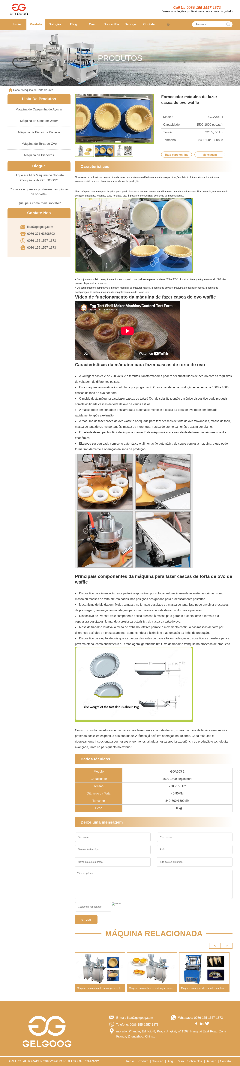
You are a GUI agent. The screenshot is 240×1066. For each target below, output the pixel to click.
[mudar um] (116, 903)
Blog (73, 24)
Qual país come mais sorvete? (39, 203)
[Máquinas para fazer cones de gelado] (19, 9)
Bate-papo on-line (176, 154)
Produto (36, 24)
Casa (16, 90)
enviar (86, 919)
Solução (55, 24)
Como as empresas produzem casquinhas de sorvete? (39, 192)
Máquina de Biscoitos (39, 155)
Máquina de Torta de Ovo (37, 90)
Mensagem (209, 154)
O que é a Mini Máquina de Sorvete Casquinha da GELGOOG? (39, 177)
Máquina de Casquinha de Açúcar (39, 109)
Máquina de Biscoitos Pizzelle (39, 132)
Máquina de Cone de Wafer (39, 121)
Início (17, 24)
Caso (92, 24)
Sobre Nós (111, 24)
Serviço (130, 24)
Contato (149, 24)
